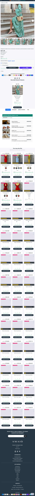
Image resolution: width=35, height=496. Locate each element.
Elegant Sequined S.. (29, 270)
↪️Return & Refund (21, 109)
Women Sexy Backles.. (5, 358)
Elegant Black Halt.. (29, 248)
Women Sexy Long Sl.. (29, 314)
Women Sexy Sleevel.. (17, 336)
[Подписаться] (25, 441)
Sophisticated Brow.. (17, 314)
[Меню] (34, 2)
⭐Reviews (8, 109)
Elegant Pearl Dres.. (29, 402)
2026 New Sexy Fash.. (29, 220)
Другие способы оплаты (25, 69)
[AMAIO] (4, 2)
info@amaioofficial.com (19, 492)
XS (20, 171)
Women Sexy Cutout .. (17, 270)
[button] (33, 21)
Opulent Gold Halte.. (29, 292)
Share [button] (2, 71)
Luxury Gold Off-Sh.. (6, 292)
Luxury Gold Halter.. (6, 220)
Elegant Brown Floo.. (17, 292)
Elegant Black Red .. (17, 192)
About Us (17, 452)
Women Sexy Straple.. (5, 314)
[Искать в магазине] (32, 2)
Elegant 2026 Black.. (17, 248)
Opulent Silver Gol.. (29, 165)
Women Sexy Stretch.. (17, 380)
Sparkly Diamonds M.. (17, 358)
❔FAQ (27, 109)
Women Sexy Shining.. (5, 402)
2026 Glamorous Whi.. (29, 192)
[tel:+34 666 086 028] (30, 2)
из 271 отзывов (9, 117)
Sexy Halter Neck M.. (17, 165)
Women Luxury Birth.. (17, 424)
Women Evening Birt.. (17, 220)
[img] (5, 117)
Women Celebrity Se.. (29, 424)
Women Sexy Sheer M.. (6, 165)
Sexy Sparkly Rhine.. (6, 380)
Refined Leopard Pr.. (6, 270)
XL (18, 227)
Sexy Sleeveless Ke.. (6, 192)
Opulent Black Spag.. (6, 248)
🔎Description (14, 109)
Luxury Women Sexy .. (29, 358)
